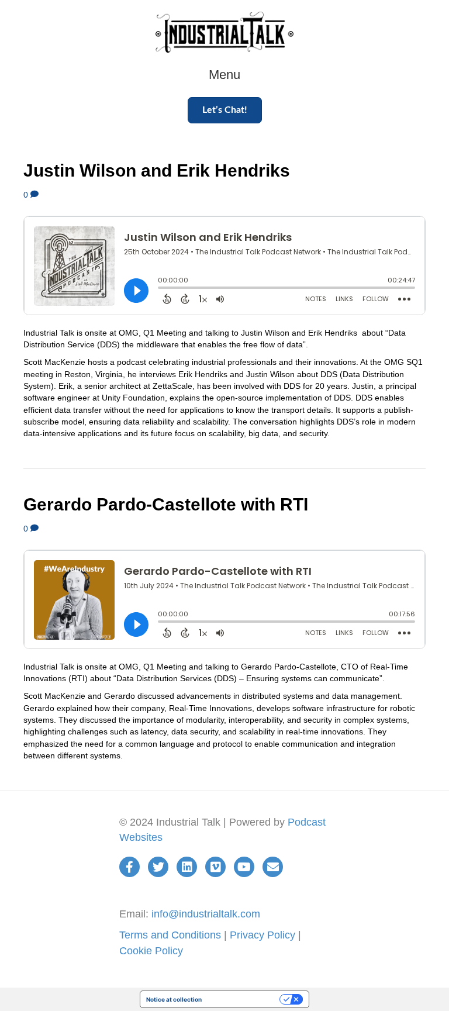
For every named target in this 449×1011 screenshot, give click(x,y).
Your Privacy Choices (244, 999)
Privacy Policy (262, 935)
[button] (225, 110)
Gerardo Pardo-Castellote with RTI (165, 504)
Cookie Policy (151, 951)
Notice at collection (174, 999)
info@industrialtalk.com (205, 914)
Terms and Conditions (170, 935)
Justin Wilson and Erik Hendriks (156, 170)
